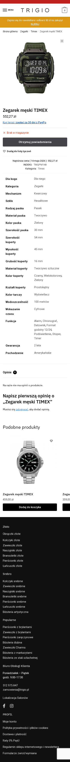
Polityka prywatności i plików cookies (25, 728)
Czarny (38, 275)
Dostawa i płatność (15, 734)
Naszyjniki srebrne (14, 591)
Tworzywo (40, 215)
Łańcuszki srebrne (14, 606)
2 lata (37, 345)
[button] (62, 41)
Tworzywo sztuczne (46, 268)
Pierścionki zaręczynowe (18, 637)
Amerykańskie (42, 353)
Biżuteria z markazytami (17, 652)
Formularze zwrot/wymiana (20, 753)
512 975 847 (10, 685)
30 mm (38, 230)
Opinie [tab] (9, 372)
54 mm (38, 237)
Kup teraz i (24, 122)
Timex (34, 31)
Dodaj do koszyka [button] (30, 507)
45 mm (38, 249)
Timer (37, 338)
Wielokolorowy (53, 275)
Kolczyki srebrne (13, 581)
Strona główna (10, 31)
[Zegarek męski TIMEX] (30, 462)
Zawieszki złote (12, 545)
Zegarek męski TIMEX (18, 494)
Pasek (38, 208)
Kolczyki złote (11, 540)
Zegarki (24, 31)
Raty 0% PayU (11, 740)
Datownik (39, 325)
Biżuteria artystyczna (15, 612)
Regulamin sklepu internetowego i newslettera (31, 747)
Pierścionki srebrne (14, 601)
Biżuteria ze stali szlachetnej (20, 657)
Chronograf (50, 321)
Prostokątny (41, 287)
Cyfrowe (39, 309)
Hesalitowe (41, 200)
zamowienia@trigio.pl (16, 689)
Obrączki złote (12, 534)
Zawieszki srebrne (14, 586)
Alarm (37, 321)
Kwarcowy (40, 193)
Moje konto (10, 721)
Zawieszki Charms (14, 647)
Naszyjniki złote (12, 550)
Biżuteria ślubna (12, 642)
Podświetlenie (42, 334)
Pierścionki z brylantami (17, 627)
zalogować (22, 409)
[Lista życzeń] (51, 441)
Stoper (56, 334)
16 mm (38, 261)
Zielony (38, 222)
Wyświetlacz (41, 294)
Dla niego (39, 178)
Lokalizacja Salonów (15, 698)
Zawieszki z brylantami (17, 632)
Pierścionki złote (13, 560)
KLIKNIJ (35, 24)
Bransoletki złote (13, 555)
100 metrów (41, 301)
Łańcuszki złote (12, 566)
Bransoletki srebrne (15, 596)
